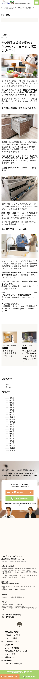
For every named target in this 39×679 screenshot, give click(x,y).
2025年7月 (10, 429)
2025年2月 (10, 441)
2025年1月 (10, 443)
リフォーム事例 (10, 638)
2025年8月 (10, 427)
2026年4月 (10, 407)
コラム (8, 387)
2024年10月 (10, 450)
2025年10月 (10, 422)
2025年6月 (10, 431)
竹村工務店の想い (11, 632)
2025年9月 (10, 424)
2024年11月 (10, 448)
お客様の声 (9, 645)
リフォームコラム (11, 641)
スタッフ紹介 (9, 654)
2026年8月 (10, 398)
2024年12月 (10, 446)
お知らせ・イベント (12, 635)
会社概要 (8, 661)
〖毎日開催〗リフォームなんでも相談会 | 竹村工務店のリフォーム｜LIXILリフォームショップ (19, 308)
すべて (8, 385)
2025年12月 (10, 417)
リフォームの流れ (11, 648)
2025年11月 (10, 419)
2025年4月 (10, 436)
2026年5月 (10, 405)
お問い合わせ (9, 657)
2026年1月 (10, 415)
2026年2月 (10, 412)
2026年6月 (10, 403)
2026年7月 (10, 400)
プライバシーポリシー (13, 664)
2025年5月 (10, 434)
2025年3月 (10, 438)
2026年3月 (10, 410)
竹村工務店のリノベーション (16, 651)
